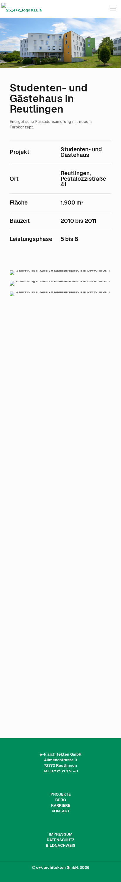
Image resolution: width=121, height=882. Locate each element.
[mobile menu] (113, 9)
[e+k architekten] (60, 8)
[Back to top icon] (109, 870)
